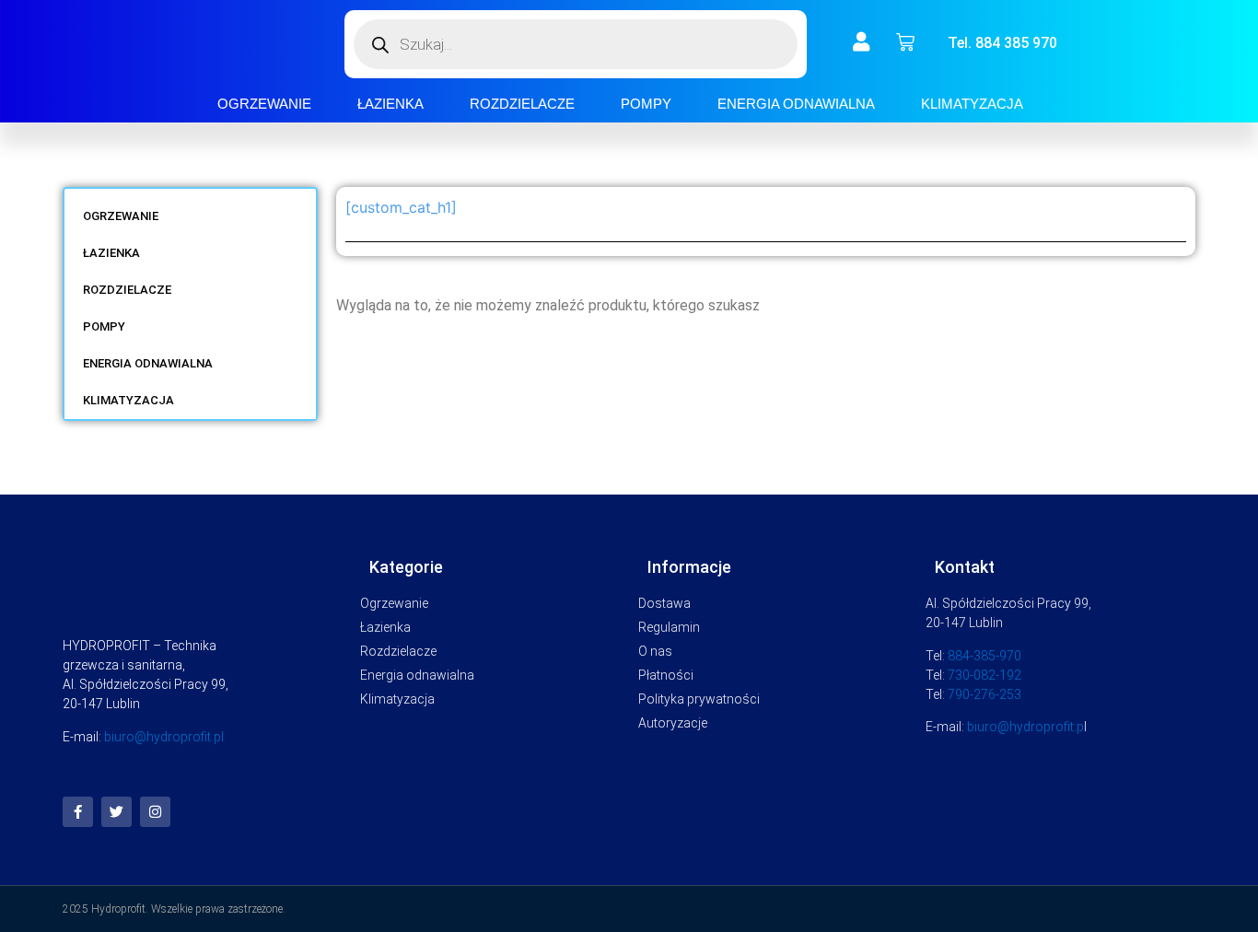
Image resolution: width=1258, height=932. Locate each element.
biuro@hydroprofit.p (1025, 726)
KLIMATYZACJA (972, 103)
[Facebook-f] (78, 812)
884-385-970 (984, 655)
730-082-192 (984, 675)
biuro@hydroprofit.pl (164, 736)
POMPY (646, 103)
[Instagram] (155, 812)
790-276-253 (984, 694)
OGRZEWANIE (264, 103)
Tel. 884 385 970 (1002, 43)
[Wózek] (905, 42)
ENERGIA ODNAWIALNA (796, 103)
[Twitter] (116, 812)
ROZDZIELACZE (522, 103)
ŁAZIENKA (390, 103)
